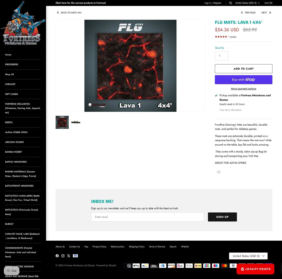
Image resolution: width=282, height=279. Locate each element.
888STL (9, 122)
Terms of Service (157, 246)
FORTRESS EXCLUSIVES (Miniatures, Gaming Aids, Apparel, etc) (22, 108)
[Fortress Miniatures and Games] (23, 23)
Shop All (9, 74)
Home (8, 54)
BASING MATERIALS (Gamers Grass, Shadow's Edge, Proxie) (20, 173)
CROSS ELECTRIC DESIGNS (19, 266)
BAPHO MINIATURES (16, 161)
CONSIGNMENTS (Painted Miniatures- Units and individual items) (20, 252)
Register (217, 2)
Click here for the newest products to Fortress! (81, 2)
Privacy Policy (99, 246)
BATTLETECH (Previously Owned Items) (21, 212)
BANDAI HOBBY (13, 151)
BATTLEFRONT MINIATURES (19, 185)
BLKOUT (9, 224)
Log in (208, 2)
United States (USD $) (246, 3)
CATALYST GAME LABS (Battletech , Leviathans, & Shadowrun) (22, 236)
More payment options (243, 89)
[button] (197, 66)
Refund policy (117, 246)
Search (173, 246)
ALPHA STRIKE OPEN (16, 132)
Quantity (219, 48)
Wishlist (185, 246)
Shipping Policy (136, 246)
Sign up (222, 217)
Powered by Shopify (106, 265)
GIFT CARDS (11, 94)
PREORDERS (11, 64)
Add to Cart (244, 69)
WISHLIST (10, 84)
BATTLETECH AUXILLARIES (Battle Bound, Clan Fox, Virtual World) (22, 198)
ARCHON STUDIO (14, 142)
